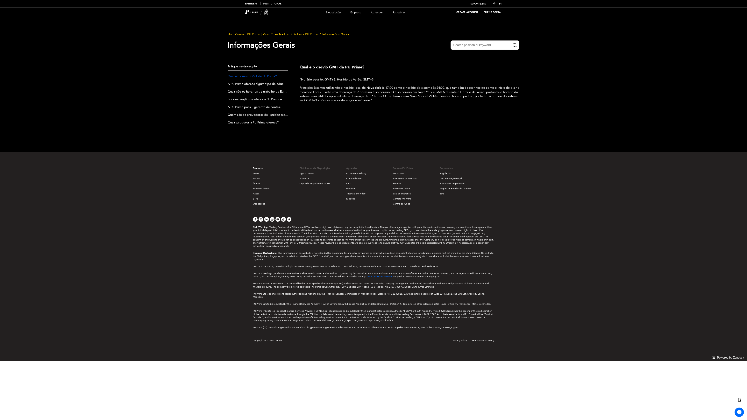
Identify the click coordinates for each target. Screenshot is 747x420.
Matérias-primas (261, 188)
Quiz (348, 183)
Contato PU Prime (402, 198)
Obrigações (259, 203)
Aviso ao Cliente (401, 188)
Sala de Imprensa (402, 193)
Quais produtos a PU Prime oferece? (253, 123)
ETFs (255, 198)
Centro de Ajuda (401, 203)
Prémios (397, 183)
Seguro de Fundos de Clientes (455, 188)
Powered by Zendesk (730, 357)
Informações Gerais (336, 34)
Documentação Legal (451, 178)
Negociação (333, 12)
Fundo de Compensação (452, 183)
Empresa (355, 12)
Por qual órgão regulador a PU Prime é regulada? (258, 100)
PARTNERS (251, 3)
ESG (442, 193)
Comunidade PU (354, 178)
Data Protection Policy (482, 340)
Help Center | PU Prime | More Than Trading (258, 34)
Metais (256, 178)
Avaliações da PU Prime (405, 178)
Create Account (467, 12)
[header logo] (256, 12)
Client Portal (493, 12)
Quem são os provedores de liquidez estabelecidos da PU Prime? (258, 115)
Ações (256, 193)
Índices (256, 183)
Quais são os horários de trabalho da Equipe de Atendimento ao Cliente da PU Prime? (258, 92)
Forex (256, 173)
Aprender (377, 12)
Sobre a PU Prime (306, 34)
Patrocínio (399, 12)
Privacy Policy (460, 340)
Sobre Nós (398, 173)
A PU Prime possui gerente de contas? (254, 107)
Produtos (258, 168)
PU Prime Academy (356, 173)
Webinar (350, 188)
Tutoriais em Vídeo (356, 193)
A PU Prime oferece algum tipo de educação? (258, 84)
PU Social (304, 178)
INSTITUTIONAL (272, 3)
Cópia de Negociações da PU (315, 183)
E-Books (350, 198)
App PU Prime (307, 173)
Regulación (445, 173)
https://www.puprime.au (379, 276)
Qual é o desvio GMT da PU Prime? (252, 76)
